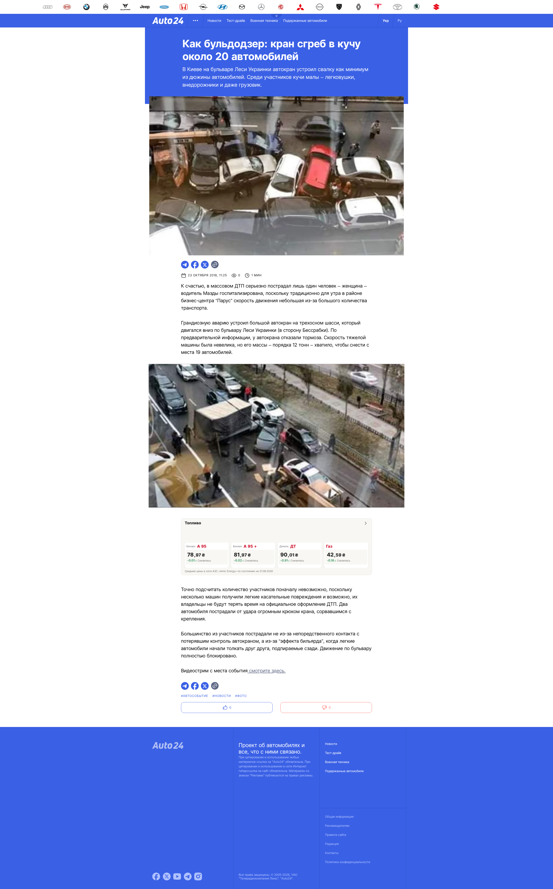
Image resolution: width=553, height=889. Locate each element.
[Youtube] (177, 876)
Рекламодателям (337, 826)
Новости (214, 20)
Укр (386, 20)
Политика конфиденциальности (347, 862)
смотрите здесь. (266, 671)
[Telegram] (188, 876)
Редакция (332, 844)
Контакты (331, 853)
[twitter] (205, 265)
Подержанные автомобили (305, 20)
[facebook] (195, 265)
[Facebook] (156, 876)
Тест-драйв (236, 20)
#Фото (241, 696)
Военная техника (264, 20)
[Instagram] (198, 876)
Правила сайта (335, 835)
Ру (400, 20)
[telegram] (185, 265)
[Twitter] (167, 876)
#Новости (222, 696)
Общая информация (339, 817)
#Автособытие (194, 696)
